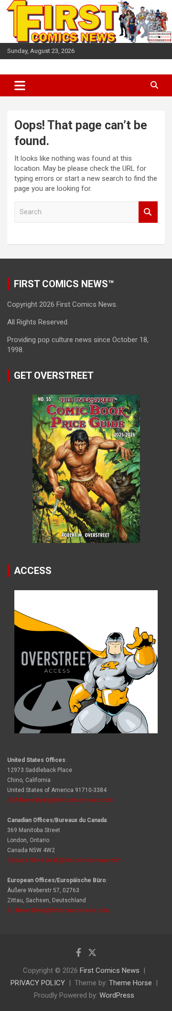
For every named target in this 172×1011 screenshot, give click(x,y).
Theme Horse (130, 983)
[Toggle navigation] (19, 85)
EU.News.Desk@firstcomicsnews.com (58, 910)
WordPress (116, 995)
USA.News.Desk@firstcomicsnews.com (60, 800)
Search (148, 212)
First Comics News (110, 970)
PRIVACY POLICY (38, 983)
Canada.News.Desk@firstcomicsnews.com (64, 860)
